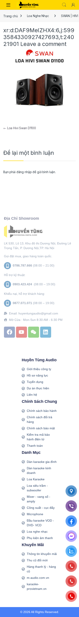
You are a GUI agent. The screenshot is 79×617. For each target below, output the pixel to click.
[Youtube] (21, 332)
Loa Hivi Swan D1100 (19, 128)
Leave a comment (43, 43)
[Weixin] (33, 332)
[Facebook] (9, 332)
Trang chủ (10, 16)
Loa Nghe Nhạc (38, 16)
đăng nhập (24, 172)
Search (64, 4)
